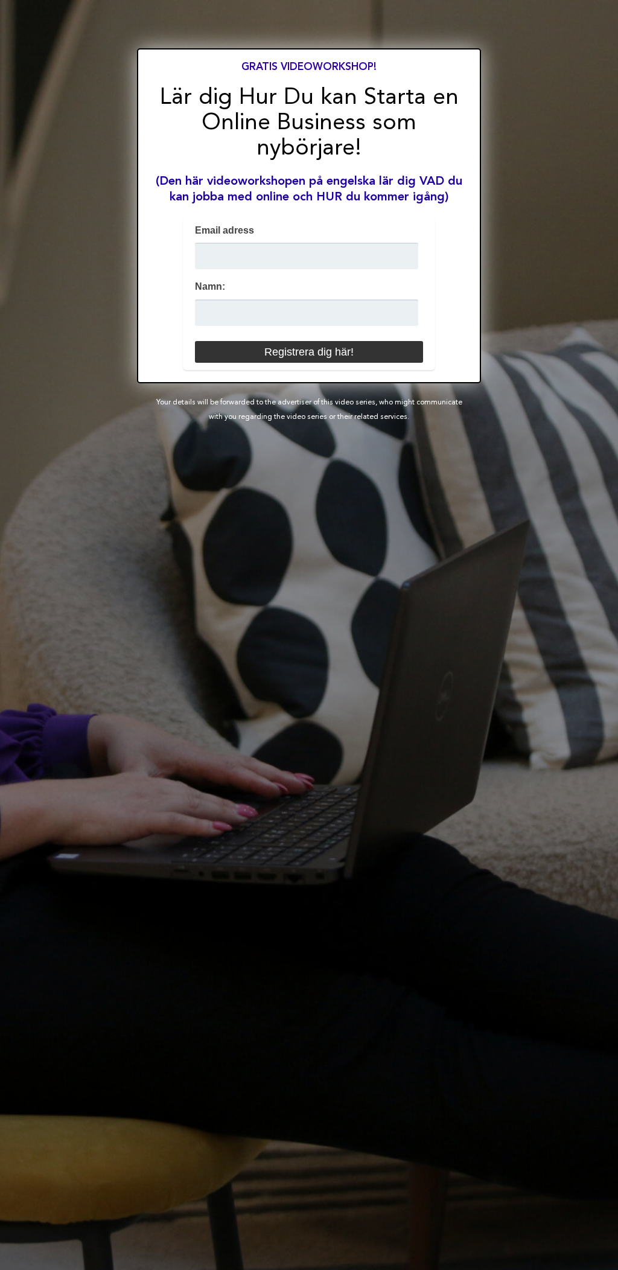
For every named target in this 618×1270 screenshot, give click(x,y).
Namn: (210, 286)
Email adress (224, 230)
